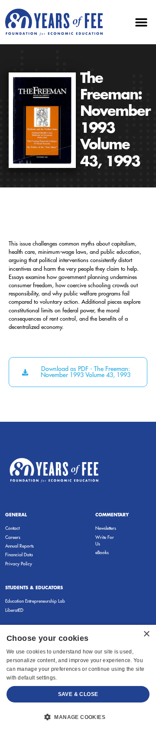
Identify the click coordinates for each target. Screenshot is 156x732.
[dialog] (78, 678)
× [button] (146, 634)
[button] (141, 22)
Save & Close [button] (78, 694)
